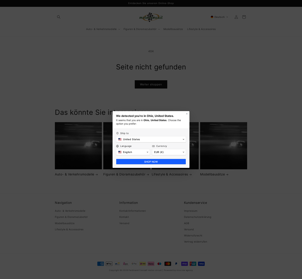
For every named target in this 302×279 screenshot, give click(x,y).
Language (126, 146)
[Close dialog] (187, 114)
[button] (151, 139)
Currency (161, 146)
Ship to (124, 133)
